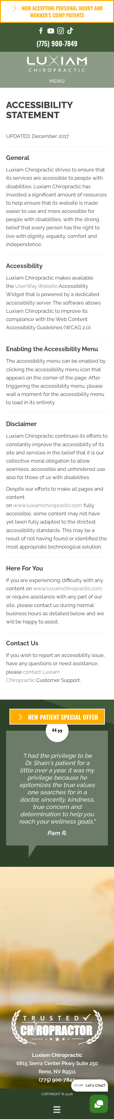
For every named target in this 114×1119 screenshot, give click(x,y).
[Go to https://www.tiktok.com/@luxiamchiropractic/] (70, 31)
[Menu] (56, 1109)
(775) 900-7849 (57, 43)
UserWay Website (36, 286)
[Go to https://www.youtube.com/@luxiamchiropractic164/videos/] (50, 31)
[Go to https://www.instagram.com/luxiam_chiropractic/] (60, 31)
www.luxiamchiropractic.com (47, 505)
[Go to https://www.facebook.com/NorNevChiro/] (41, 31)
